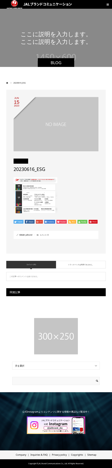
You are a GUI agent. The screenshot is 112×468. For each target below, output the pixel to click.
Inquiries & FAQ (39, 454)
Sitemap (91, 454)
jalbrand (29, 235)
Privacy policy (59, 454)
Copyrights (77, 454)
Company (21, 454)
